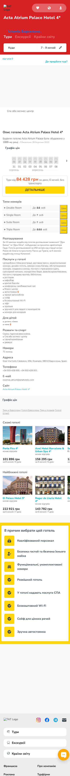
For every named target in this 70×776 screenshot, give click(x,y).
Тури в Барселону (12, 410)
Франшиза (10, 766)
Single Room (13, 215)
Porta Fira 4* (10, 448)
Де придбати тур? (56, 61)
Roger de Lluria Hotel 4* (48, 500)
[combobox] (49, 8)
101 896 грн (11, 459)
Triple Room (13, 229)
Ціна (63, 208)
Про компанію (46, 766)
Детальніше (35, 190)
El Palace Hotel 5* (14, 498)
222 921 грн (11, 509)
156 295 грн (43, 459)
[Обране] (37, 8)
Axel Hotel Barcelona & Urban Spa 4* (49, 450)
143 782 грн (43, 509)
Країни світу (44, 37)
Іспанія (14, 31)
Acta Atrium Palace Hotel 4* (16, 389)
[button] (49, 8)
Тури (8, 37)
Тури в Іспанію (47, 410)
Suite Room (12, 222)
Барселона (30, 31)
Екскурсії (18, 743)
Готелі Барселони (30, 410)
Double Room (14, 207)
